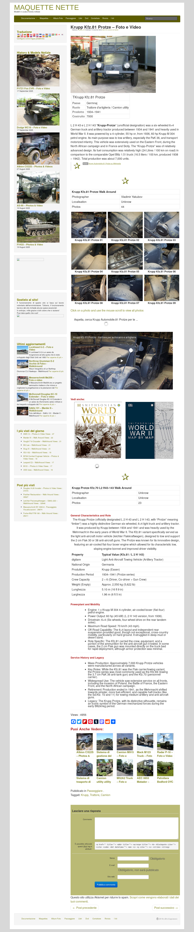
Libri (80, 18)
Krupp (84, 795)
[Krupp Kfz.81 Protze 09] (161, 288)
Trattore (94, 795)
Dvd (86, 18)
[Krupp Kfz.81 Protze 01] (88, 225)
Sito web (111, 876)
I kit (112, 18)
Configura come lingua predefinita (30, 38)
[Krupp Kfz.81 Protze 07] (125, 288)
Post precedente (85, 908)
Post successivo (166, 908)
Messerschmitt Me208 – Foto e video (41, 379)
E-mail (112, 865)
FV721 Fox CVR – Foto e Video (33, 88)
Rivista (105, 18)
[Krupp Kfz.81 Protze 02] (125, 225)
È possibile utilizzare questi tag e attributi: (83, 846)
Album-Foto (58, 18)
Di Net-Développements (168, 919)
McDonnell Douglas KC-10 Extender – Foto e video (43, 395)
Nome (112, 858)
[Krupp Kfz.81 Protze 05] (125, 256)
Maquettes (44, 18)
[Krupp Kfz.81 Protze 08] (88, 288)
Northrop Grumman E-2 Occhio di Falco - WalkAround (41, 363)
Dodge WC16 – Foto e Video (32, 127)
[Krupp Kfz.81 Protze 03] (161, 225)
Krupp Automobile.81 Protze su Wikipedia (105, 163)
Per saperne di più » (54, 357)
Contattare (95, 18)
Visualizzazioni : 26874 (39, 508)
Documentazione (28, 18)
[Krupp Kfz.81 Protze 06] (161, 256)
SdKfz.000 (104, 30)
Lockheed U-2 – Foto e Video (41, 348)
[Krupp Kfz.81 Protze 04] (88, 256)
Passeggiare (71, 18)
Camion (105, 795)
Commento (87, 819)
